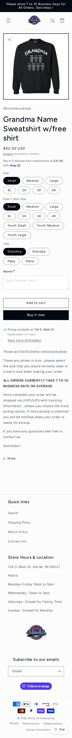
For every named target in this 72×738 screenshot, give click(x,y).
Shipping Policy (19, 522)
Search (13, 513)
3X (39, 190)
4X (54, 190)
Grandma (15, 251)
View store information (25, 340)
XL (9, 190)
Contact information (38, 729)
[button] (8, 20)
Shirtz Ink (34, 718)
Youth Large (17, 235)
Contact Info (17, 541)
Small (12, 181)
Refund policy (31, 723)
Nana (30, 261)
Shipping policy (53, 723)
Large (54, 181)
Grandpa (39, 251)
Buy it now (36, 315)
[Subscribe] (59, 671)
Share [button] (11, 458)
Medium (33, 181)
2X (24, 190)
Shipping (8, 154)
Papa (11, 261)
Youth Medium (48, 225)
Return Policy (18, 532)
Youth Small (17, 225)
